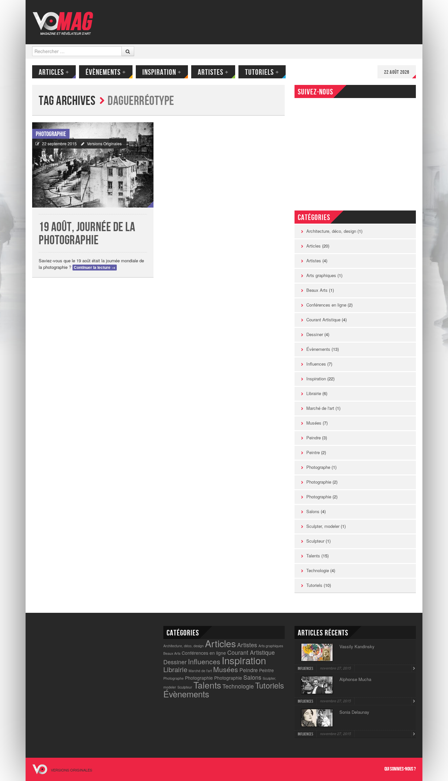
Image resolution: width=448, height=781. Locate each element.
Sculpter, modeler (322, 526)
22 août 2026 (396, 72)
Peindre (313, 437)
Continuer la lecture (94, 267)
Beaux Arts (317, 290)
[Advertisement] (237, 21)
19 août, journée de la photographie (87, 234)
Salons (312, 511)
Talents (313, 555)
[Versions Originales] (65, 19)
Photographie (51, 134)
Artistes (213, 72)
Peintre (313, 452)
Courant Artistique (323, 319)
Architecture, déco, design (331, 231)
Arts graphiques (321, 275)
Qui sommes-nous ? (400, 769)
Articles (54, 72)
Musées (313, 423)
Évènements (106, 72)
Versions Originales (104, 143)
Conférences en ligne (326, 305)
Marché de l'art (320, 408)
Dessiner (314, 334)
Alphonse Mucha (355, 679)
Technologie (317, 570)
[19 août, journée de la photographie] (92, 165)
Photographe (318, 467)
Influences (316, 364)
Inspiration (161, 72)
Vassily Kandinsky (357, 646)
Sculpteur (315, 541)
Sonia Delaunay (354, 712)
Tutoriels (262, 72)
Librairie (313, 393)
